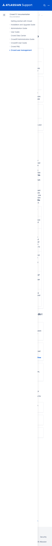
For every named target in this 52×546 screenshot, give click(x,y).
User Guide (15, 32)
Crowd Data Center (18, 35)
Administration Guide (19, 28)
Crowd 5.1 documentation (20, 14)
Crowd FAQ (15, 46)
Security (43, 537)
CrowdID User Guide (19, 43)
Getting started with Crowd (21, 21)
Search (44, 5)
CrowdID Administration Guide (22, 39)
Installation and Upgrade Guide (23, 25)
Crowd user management (21, 50)
